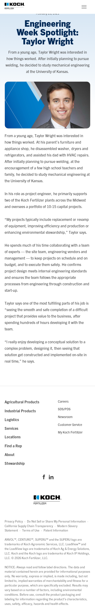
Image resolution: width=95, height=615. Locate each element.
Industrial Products (20, 410)
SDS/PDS (64, 409)
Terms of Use (30, 530)
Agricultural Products (22, 401)
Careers (63, 401)
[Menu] (84, 6)
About (10, 454)
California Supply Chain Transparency (29, 526)
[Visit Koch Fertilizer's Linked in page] (51, 477)
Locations (13, 436)
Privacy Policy (14, 521)
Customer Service (70, 424)
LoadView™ (72, 544)
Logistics (12, 419)
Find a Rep (13, 445)
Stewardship (15, 463)
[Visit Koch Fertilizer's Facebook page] (44, 477)
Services (11, 428)
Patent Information (56, 530)
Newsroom (65, 417)
